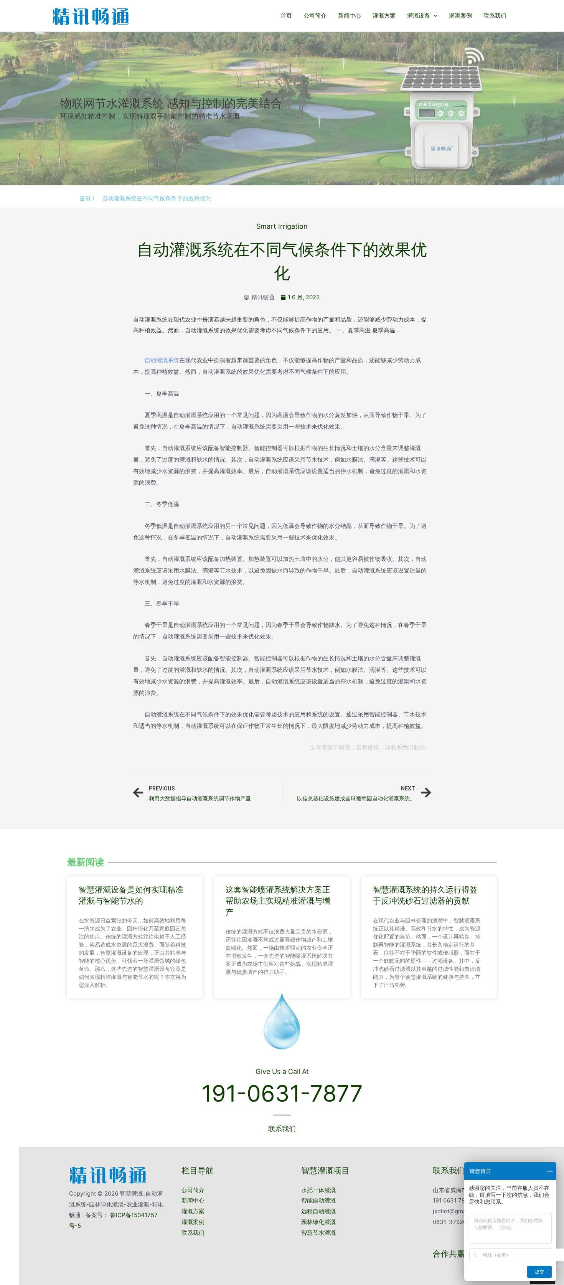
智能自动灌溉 (318, 1200)
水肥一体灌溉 (318, 1190)
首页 (286, 15)
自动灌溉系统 (162, 360)
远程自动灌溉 (318, 1211)
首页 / (86, 198)
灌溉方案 (384, 15)
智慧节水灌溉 (318, 1232)
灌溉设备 (418, 15)
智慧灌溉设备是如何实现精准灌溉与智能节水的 (131, 895)
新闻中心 (349, 15)
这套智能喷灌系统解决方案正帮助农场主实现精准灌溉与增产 (278, 900)
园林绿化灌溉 (318, 1222)
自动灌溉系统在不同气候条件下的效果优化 (156, 198)
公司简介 (315, 15)
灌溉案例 (460, 15)
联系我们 (494, 15)
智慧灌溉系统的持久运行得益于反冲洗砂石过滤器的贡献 (425, 895)
